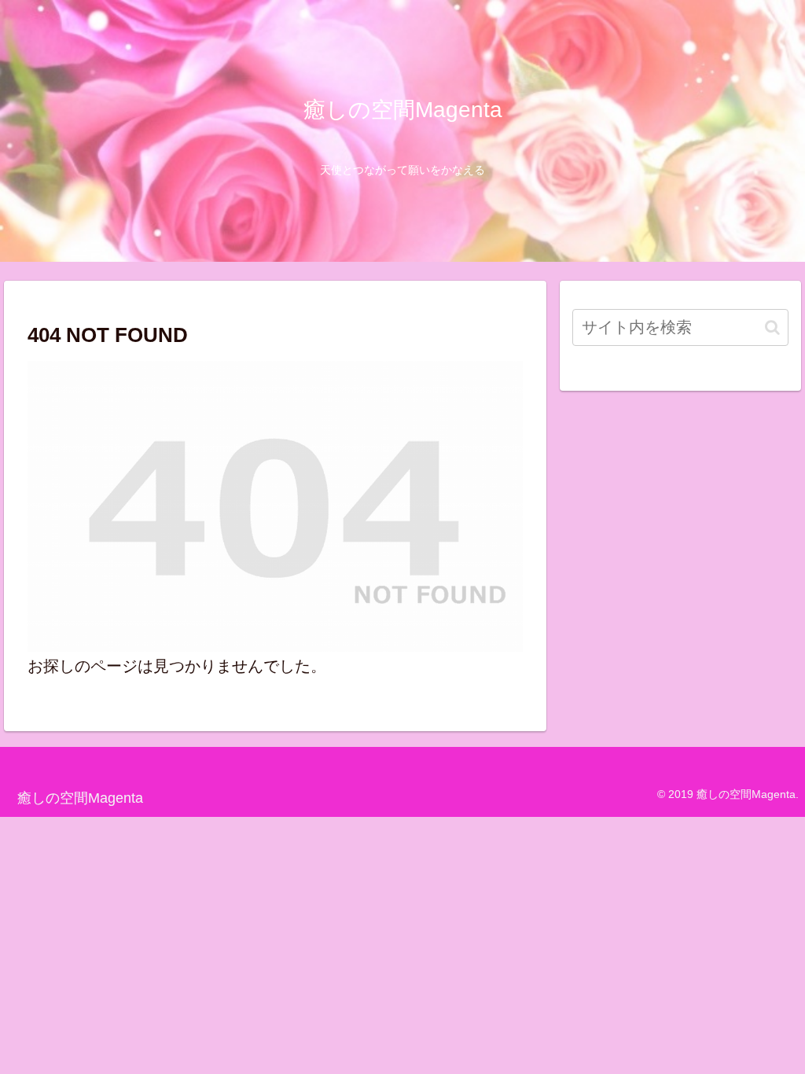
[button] (772, 327)
